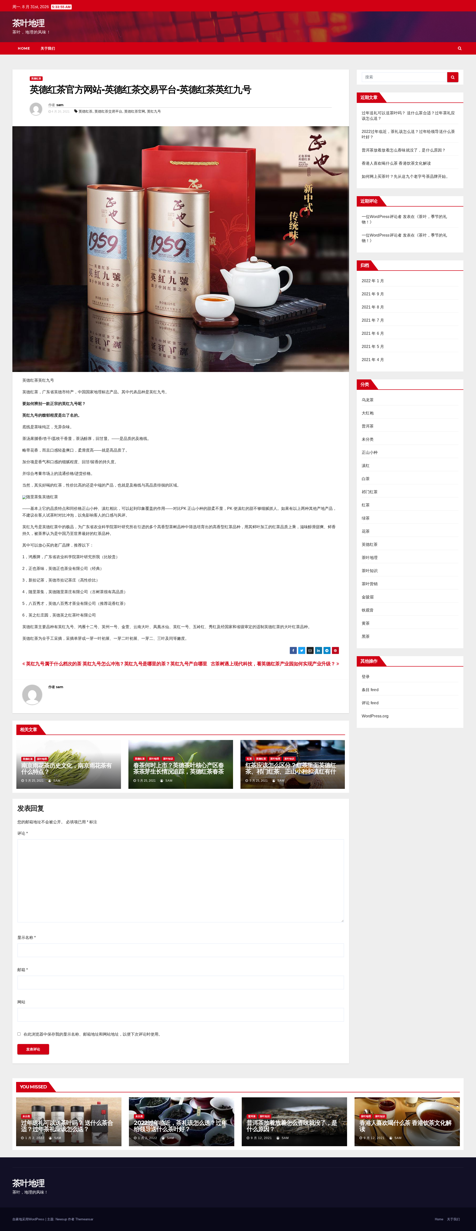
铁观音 (368, 610)
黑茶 (366, 636)
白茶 (366, 479)
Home (24, 48)
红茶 (249, 758)
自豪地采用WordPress (28, 1219)
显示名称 (26, 937)
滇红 (366, 465)
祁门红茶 (370, 492)
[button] (460, 48)
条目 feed (370, 690)
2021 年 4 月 (373, 360)
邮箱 (22, 970)
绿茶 (366, 518)
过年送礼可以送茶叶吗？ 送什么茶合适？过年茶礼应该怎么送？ (67, 1126)
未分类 (368, 439)
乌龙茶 (368, 400)
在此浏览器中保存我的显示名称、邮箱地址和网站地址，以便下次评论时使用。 (93, 1034)
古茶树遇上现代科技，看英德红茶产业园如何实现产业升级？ (273, 663)
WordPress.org (375, 716)
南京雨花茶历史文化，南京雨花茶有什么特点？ (66, 768)
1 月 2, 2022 (34, 1138)
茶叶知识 (168, 758)
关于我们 (48, 48)
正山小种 (370, 452)
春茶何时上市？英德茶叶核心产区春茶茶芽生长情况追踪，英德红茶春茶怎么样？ (178, 771)
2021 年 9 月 (373, 294)
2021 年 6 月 (373, 333)
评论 (22, 833)
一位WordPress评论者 (382, 235)
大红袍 (368, 413)
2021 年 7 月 (373, 320)
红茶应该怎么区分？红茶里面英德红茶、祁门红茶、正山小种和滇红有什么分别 (290, 771)
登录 (366, 677)
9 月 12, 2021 (261, 1138)
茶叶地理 (28, 23)
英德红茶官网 (134, 111)
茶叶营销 (370, 584)
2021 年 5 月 (373, 346)
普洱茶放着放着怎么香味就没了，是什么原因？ (404, 150)
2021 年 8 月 (373, 307)
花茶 (366, 531)
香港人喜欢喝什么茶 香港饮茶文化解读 (396, 163)
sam (59, 105)
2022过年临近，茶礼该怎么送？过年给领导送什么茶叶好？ (180, 1126)
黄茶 (366, 623)
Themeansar (84, 1219)
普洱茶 (368, 426)
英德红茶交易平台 (108, 111)
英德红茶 (36, 78)
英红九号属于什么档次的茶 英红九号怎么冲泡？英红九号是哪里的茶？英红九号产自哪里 (116, 663)
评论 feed (370, 703)
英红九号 (154, 111)
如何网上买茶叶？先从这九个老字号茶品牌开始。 (406, 176)
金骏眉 (368, 597)
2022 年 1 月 (373, 281)
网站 (21, 1002)
